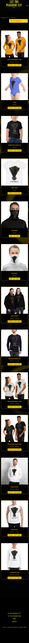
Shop (14, 618)
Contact (14, 621)
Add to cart (14, 236)
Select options (14, 65)
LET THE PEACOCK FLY (14, 613)
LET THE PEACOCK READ (14, 616)
